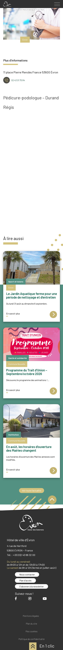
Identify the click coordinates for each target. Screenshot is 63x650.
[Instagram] (30, 598)
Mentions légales (31, 616)
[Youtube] (45, 598)
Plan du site (31, 623)
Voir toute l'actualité (31, 490)
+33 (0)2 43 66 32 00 (24, 554)
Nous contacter (27, 574)
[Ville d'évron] (7, 4)
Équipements (17, 9)
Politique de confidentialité (32, 639)
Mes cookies (31, 631)
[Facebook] (16, 598)
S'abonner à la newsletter (31, 586)
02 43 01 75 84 (18, 80)
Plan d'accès (25, 580)
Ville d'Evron (7, 9)
